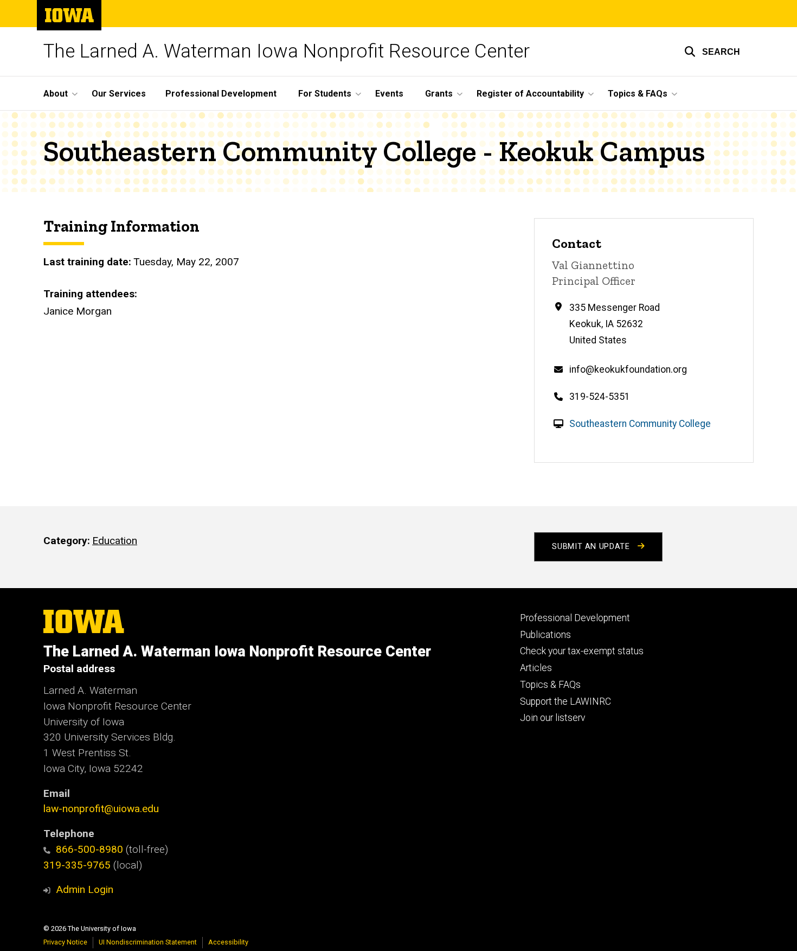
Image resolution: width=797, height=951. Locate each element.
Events (389, 93)
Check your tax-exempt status (582, 651)
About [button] (55, 93)
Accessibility (228, 942)
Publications (545, 634)
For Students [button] (324, 93)
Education (114, 540)
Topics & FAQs (550, 684)
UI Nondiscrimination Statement (148, 942)
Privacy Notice (65, 942)
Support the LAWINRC (565, 701)
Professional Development (221, 93)
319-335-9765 (77, 865)
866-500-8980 (89, 849)
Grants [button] (439, 93)
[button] (712, 51)
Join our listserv (552, 717)
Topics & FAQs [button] (637, 93)
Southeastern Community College (640, 423)
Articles (536, 667)
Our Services (119, 93)
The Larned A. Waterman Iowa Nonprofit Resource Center (286, 51)
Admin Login (84, 889)
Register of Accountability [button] (530, 93)
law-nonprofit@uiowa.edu (101, 808)
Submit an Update (592, 546)
